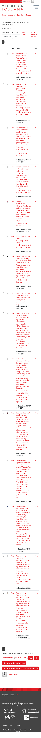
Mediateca (11, 15)
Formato (15, 32)
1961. (36, 556)
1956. (36, 236)
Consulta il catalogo (24, 15)
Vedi (30, 658)
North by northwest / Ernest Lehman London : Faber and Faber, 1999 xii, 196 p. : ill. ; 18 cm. (23, 298)
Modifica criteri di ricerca (34, 34)
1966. (36, 54)
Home (4, 15)
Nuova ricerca (24, 33)
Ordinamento (6, 32)
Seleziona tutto (7, 658)
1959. (36, 202)
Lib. (12, 293)
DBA (16, 695)
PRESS (18, 725)
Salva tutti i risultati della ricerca (14, 663)
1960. (36, 128)
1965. (36, 460)
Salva (36, 658)
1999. (36, 293)
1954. (36, 413)
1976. (36, 84)
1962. (36, 167)
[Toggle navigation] (36, 7)
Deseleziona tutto (21, 658)
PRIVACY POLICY (8, 725)
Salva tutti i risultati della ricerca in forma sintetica (20, 668)
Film (12, 54)
